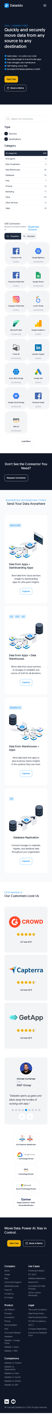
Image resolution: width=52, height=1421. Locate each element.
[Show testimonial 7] (33, 1110)
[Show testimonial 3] (19, 1110)
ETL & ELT (32, 1274)
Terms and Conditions (37, 1309)
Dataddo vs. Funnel (12, 1377)
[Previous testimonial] (22, 1116)
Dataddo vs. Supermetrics (10, 1368)
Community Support (12, 1282)
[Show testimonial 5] (26, 1110)
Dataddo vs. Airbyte (12, 1381)
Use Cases (34, 1266)
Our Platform (9, 1309)
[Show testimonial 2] (16, 1110)
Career (7, 1274)
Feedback (8, 1336)
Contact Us (9, 1293)
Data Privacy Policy (36, 1313)
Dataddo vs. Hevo (11, 1373)
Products (8, 1313)
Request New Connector (33, 227)
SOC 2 (31, 1325)
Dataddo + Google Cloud (12, 1341)
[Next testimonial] (30, 1116)
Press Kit (8, 1290)
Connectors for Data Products (36, 1287)
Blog (6, 1278)
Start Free (11, 79)
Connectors (9, 1317)
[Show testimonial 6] (29, 1110)
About (6, 1270)
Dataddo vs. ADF (11, 1385)
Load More (26, 441)
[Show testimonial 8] (36, 1110)
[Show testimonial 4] (23, 1110)
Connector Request (12, 1332)
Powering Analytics (36, 1270)
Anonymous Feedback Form (37, 1333)
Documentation (10, 1325)
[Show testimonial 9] (39, 1110)
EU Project (8, 1297)
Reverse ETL (33, 1282)
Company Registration (37, 1329)
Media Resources (11, 1286)
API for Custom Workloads (34, 1293)
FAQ (6, 1329)
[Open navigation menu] (45, 5)
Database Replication (37, 1278)
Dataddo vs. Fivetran (12, 1363)
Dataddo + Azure (11, 1347)
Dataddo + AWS (11, 1351)
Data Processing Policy (37, 1317)
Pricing (7, 1321)
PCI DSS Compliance (37, 1321)
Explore (26, 591)
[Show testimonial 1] (13, 1110)
